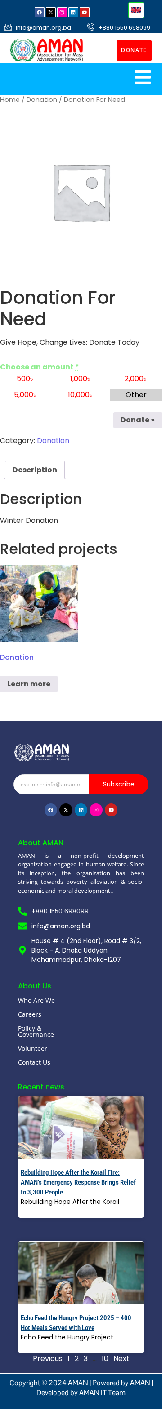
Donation (42, 99)
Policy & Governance (36, 1031)
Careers (29, 1014)
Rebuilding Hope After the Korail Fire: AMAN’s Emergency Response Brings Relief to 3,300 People (78, 1182)
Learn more (28, 684)
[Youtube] (85, 12)
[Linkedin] (73, 12)
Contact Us (34, 1062)
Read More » (40, 1211)
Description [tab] (35, 470)
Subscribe (119, 784)
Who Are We (36, 1000)
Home (10, 99)
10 (105, 1358)
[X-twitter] (51, 12)
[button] (136, 10)
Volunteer (32, 1048)
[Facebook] (40, 12)
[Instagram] (62, 12)
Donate (138, 420)
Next (121, 1358)
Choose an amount (39, 367)
